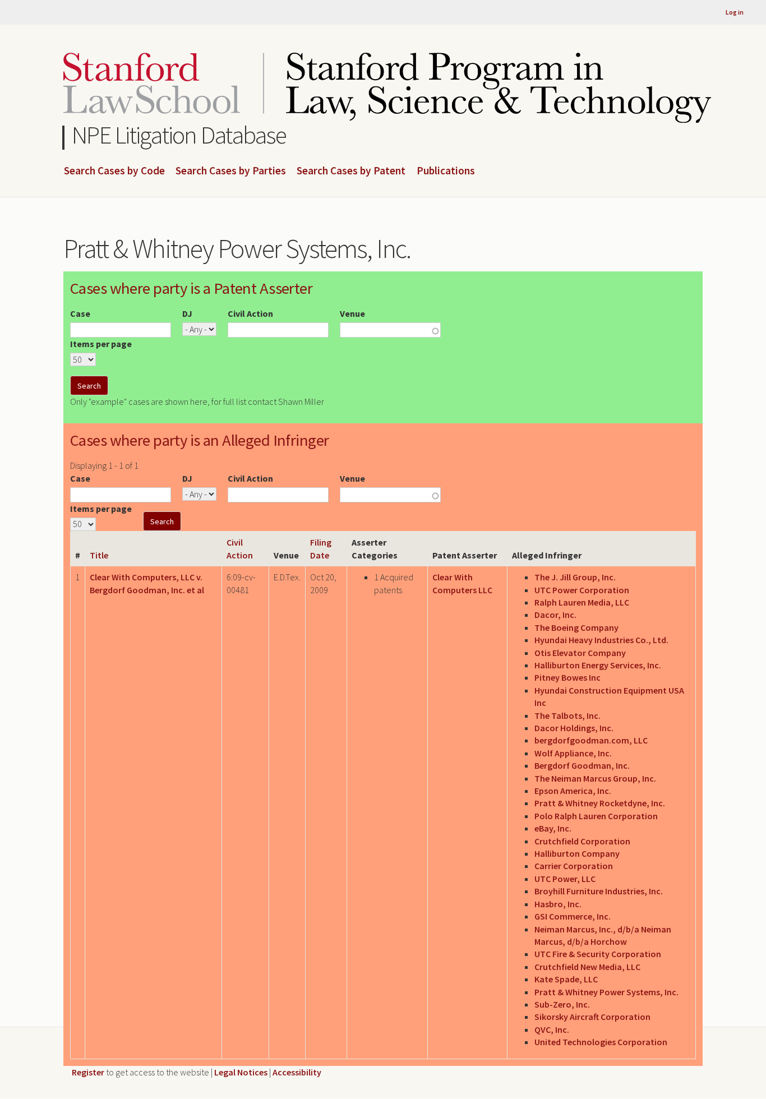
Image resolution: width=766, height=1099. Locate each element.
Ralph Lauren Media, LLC (581, 602)
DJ (187, 313)
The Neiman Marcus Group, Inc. (595, 778)
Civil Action (250, 313)
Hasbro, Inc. (558, 903)
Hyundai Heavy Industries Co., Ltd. (601, 639)
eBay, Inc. (552, 828)
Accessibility (297, 1072)
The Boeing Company (576, 627)
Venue (352, 313)
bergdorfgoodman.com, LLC (591, 740)
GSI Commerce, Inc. (572, 916)
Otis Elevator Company (580, 652)
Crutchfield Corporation (582, 841)
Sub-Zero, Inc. (562, 1004)
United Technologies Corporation (600, 1041)
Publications (446, 171)
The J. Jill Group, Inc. (575, 577)
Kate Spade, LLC (566, 979)
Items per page (101, 343)
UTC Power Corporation (581, 589)
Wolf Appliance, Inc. (573, 753)
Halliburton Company (577, 853)
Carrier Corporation (573, 865)
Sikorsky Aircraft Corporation (592, 1016)
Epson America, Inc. (572, 790)
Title (99, 555)
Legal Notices (240, 1072)
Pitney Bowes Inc (567, 677)
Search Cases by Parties (231, 171)
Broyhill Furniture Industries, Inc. (598, 891)
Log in (735, 12)
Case (80, 313)
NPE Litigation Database (179, 134)
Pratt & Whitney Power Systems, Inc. (606, 992)
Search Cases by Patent (351, 171)
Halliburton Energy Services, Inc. (597, 665)
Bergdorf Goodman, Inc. (582, 765)
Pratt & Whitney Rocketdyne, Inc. (599, 803)
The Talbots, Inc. (567, 715)
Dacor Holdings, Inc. (573, 727)
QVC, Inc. (551, 1029)
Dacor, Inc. (555, 614)
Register (88, 1072)
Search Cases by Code (114, 171)
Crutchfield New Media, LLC (587, 966)
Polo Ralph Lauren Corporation (596, 815)
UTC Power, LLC (565, 878)
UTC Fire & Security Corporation (597, 953)
